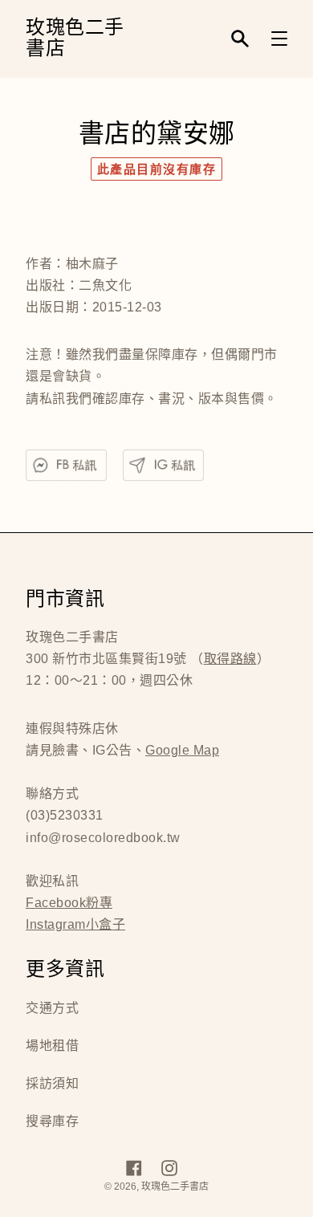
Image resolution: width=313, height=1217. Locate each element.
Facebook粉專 (69, 903)
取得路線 (230, 658)
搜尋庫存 (52, 1121)
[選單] (279, 38)
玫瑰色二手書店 (75, 39)
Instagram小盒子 (75, 924)
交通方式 (52, 1008)
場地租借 (52, 1045)
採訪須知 (52, 1083)
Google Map (182, 750)
